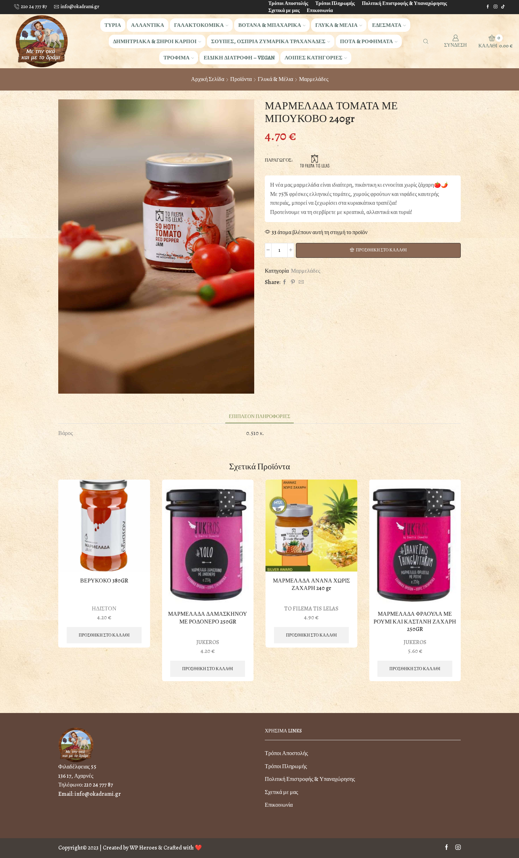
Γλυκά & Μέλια (275, 79)
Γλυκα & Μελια (336, 25)
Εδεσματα (386, 25)
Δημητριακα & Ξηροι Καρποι (155, 41)
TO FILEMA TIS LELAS (311, 609)
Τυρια (113, 25)
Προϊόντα (241, 79)
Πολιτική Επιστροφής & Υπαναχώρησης (404, 3)
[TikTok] (503, 7)
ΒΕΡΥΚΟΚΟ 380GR (104, 581)
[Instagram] (495, 7)
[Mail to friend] (300, 282)
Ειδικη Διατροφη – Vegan (239, 57)
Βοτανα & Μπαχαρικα (269, 25)
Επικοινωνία (320, 10)
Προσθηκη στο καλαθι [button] (104, 635)
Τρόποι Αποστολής (288, 3)
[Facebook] (488, 7)
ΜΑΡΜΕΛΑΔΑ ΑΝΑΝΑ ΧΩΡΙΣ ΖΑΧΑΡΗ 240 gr (311, 584)
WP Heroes (143, 848)
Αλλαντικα (147, 25)
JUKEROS (207, 642)
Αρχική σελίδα (207, 79)
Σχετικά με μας (284, 10)
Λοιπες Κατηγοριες (313, 57)
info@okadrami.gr (97, 794)
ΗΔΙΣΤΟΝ (104, 609)
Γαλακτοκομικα (199, 25)
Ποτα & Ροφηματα (366, 41)
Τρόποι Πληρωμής (335, 3)
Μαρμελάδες (313, 79)
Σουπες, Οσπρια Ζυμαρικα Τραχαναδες (268, 41)
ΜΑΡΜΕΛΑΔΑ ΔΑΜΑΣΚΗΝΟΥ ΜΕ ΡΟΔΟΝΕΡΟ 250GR (207, 618)
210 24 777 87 (98, 785)
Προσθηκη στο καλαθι (381, 250)
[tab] (259, 416)
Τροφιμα (176, 57)
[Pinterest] (293, 282)
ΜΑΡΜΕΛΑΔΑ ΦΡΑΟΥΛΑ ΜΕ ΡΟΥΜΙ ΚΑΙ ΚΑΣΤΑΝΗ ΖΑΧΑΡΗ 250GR (415, 621)
